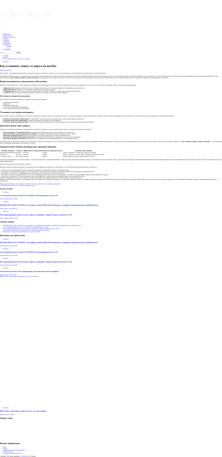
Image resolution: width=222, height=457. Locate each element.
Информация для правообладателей (14, 450)
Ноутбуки (6, 40)
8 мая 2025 (8, 70)
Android (9, 46)
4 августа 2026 (9, 414)
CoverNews (24, 456)
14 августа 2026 (12, 199)
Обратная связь (7, 451)
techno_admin (4, 199)
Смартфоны (6, 45)
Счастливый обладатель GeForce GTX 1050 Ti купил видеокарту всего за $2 (29, 195)
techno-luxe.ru (25, 13)
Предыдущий (30, 184)
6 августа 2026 (12, 275)
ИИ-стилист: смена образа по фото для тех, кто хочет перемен (21, 231)
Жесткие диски (7, 35)
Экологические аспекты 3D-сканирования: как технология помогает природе (26, 230)
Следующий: (17, 185)
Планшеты (6, 41)
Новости (6, 38)
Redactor (2, 70)
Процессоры (7, 43)
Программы (6, 49)
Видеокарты (7, 34)
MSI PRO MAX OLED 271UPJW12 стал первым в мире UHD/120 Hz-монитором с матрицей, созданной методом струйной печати (49, 205)
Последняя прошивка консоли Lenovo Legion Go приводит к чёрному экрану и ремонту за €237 (36, 215)
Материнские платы (9, 37)
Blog (4, 447)
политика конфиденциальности (12, 453)
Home (5, 448)
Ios (8, 48)
